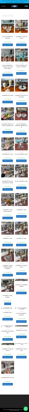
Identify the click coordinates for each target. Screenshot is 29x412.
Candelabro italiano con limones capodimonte (7, 124)
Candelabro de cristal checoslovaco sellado (7, 181)
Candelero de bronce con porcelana (21, 96)
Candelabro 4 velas (21, 238)
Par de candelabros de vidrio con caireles (21, 66)
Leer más (7, 303)
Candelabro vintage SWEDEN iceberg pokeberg (8, 267)
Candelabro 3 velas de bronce (21, 37)
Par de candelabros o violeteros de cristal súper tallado (7, 67)
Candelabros (7, 34)
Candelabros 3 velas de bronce (21, 266)
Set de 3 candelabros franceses (7, 37)
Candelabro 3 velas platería (7, 296)
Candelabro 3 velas (21, 209)
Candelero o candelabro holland (21, 285)
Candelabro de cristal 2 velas (21, 349)
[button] (25, 408)
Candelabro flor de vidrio (7, 377)
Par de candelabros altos (21, 154)
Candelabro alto (7, 312)
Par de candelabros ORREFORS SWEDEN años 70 (21, 125)
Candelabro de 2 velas (7, 95)
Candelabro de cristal (7, 154)
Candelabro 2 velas (7, 238)
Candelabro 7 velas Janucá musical (7, 210)
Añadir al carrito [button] (8, 44)
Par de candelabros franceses (21, 314)
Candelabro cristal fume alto (7, 331)
